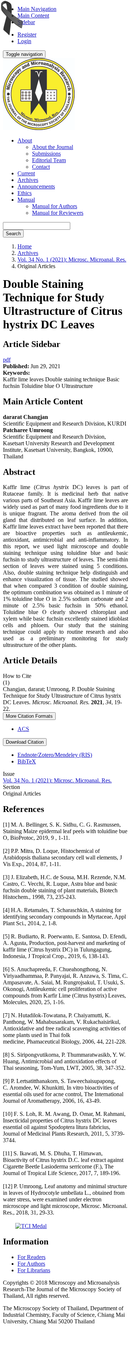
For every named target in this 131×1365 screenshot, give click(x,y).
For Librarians (33, 1270)
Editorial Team (49, 160)
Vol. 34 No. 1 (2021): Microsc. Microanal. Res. (71, 259)
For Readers (31, 1257)
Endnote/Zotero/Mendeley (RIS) (54, 755)
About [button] (24, 140)
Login (24, 41)
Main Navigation (36, 9)
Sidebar (26, 22)
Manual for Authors (54, 206)
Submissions (46, 153)
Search (13, 233)
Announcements (36, 186)
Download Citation (25, 742)
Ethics (24, 193)
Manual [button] (26, 200)
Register (26, 34)
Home (24, 246)
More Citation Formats (29, 716)
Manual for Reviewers (57, 213)
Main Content (33, 15)
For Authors (31, 1264)
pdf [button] (7, 359)
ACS (23, 729)
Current (26, 173)
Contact (41, 167)
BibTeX (26, 761)
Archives (27, 180)
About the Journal (52, 147)
